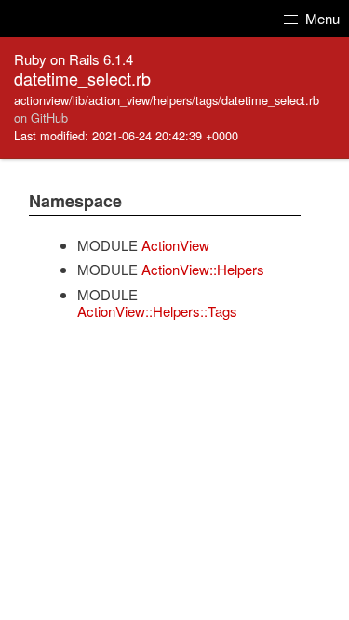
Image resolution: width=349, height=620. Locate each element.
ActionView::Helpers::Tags (157, 311)
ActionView (175, 245)
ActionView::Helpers (202, 269)
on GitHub (41, 117)
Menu (321, 18)
